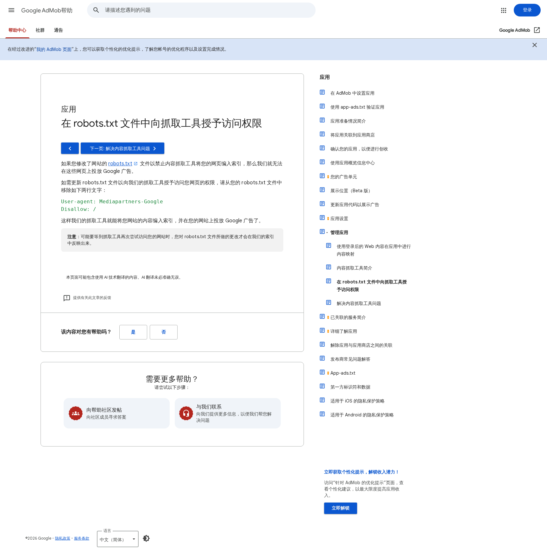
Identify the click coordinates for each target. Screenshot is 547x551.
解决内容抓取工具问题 (359, 303)
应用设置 (339, 218)
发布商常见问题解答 (350, 359)
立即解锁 (340, 508)
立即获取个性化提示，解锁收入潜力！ (361, 472)
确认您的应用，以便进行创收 (359, 149)
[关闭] (534, 46)
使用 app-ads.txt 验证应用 (357, 107)
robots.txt (120, 164)
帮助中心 (17, 30)
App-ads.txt (342, 373)
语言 (107, 530)
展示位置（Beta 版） (351, 190)
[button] (11, 10)
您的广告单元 (343, 177)
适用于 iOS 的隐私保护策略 (357, 401)
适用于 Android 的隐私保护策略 (362, 415)
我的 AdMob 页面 (54, 49)
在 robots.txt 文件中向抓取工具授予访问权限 (372, 285)
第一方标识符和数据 (350, 387)
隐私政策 (62, 538)
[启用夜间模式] (146, 538)
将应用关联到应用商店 (352, 135)
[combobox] (210, 10)
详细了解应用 (343, 331)
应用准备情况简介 (348, 121)
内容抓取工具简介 (354, 268)
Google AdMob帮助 (46, 10)
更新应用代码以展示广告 (354, 204)
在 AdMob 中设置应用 (352, 93)
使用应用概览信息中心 (352, 163)
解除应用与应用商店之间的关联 (361, 345)
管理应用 (339, 232)
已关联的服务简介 (348, 317)
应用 (325, 77)
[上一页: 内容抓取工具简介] (70, 148)
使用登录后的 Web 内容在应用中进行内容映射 (374, 250)
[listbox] (118, 539)
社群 (40, 30)
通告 (58, 30)
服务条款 (81, 538)
